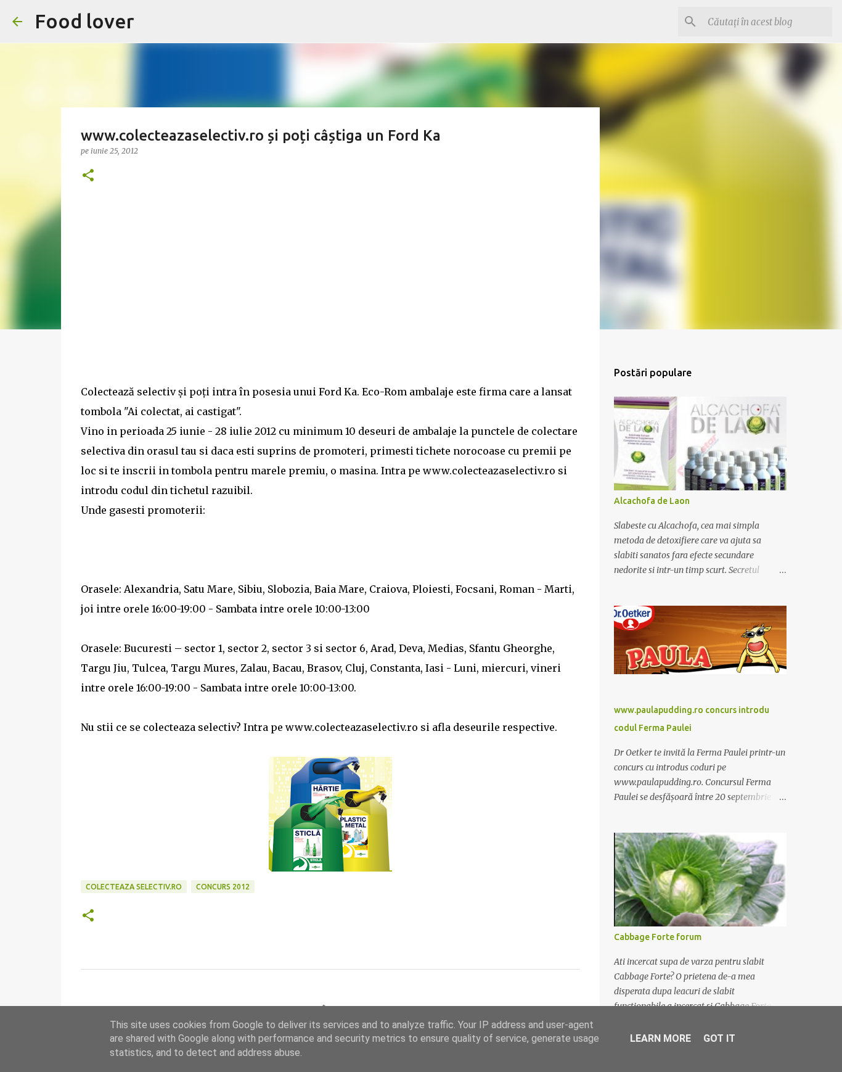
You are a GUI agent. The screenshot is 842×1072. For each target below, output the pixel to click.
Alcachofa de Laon (652, 501)
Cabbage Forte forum (657, 937)
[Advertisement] (330, 295)
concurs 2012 (223, 887)
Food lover (84, 21)
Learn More (660, 1038)
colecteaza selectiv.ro (134, 887)
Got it (719, 1038)
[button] (88, 176)
